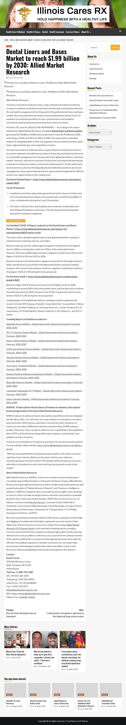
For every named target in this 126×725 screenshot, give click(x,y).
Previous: (21, 613)
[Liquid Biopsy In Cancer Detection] (63, 690)
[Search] (120, 31)
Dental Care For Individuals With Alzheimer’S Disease (103, 111)
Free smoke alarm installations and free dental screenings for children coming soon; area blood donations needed (71, 659)
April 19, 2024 (16, 658)
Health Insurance (57, 31)
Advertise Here (96, 69)
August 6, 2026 (65, 706)
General (9, 695)
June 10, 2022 (18, 78)
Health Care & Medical (15, 31)
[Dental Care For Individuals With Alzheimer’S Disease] (87, 690)
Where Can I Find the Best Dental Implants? (16, 653)
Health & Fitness (33, 31)
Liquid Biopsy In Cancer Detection (104, 105)
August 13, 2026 (41, 706)
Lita (9, 78)
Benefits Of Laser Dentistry (101, 95)
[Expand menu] (90, 32)
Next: (65, 613)
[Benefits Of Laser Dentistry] (15, 690)
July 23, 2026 (112, 706)
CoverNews (71, 721)
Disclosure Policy (96, 73)
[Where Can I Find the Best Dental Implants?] (17, 639)
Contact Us (94, 64)
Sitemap (92, 78)
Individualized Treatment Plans (102, 118)
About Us (85, 31)
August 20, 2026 (17, 706)
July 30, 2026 (88, 709)
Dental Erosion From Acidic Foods (103, 100)
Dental (45, 31)
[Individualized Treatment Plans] (111, 690)
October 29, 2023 (73, 669)
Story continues (15, 221)
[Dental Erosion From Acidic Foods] (39, 690)
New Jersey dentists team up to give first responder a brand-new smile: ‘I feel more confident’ (44, 657)
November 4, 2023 (45, 666)
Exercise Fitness (73, 31)
